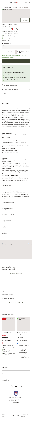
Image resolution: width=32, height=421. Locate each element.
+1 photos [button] (24, 20)
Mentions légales (4, 415)
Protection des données (24, 415)
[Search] (6, 3)
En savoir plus (16, 402)
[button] (16, 40)
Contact (12, 415)
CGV (18, 415)
